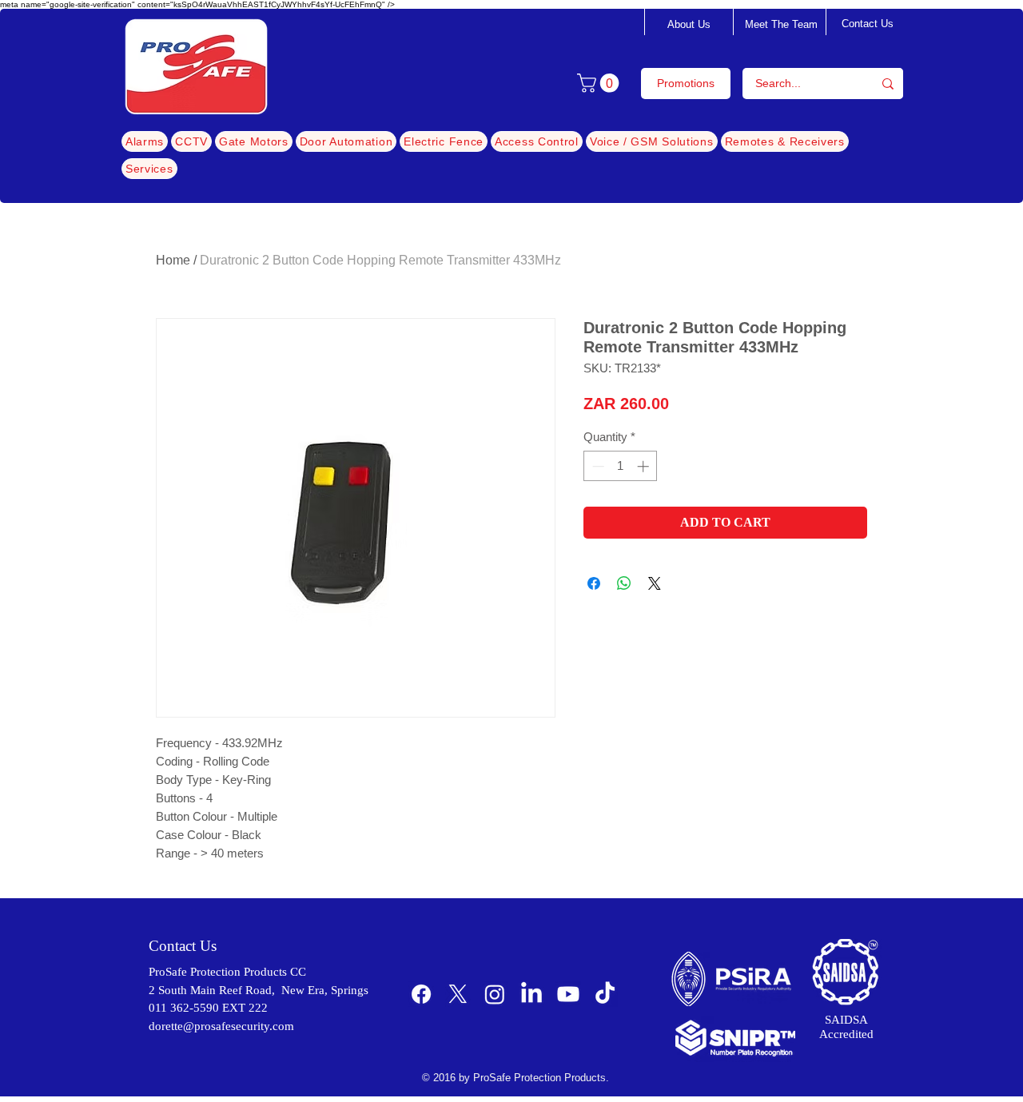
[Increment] (644, 466)
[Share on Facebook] (593, 583)
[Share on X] (654, 583)
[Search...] (888, 83)
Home (173, 260)
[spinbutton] (620, 466)
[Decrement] (596, 466)
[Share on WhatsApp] (624, 583)
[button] (600, 83)
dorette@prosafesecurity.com (221, 1026)
